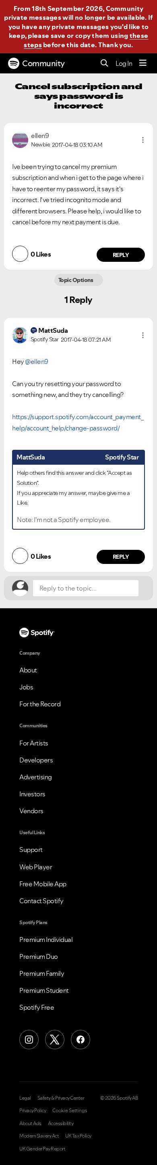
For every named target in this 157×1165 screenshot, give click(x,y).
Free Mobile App (42, 883)
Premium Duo (38, 956)
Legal (25, 1098)
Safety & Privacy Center (61, 1098)
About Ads (30, 1123)
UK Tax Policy (78, 1136)
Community (43, 63)
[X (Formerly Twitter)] (54, 1039)
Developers (36, 760)
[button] (143, 140)
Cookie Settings (69, 1110)
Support (31, 849)
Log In (124, 63)
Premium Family (41, 973)
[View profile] (20, 139)
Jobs (26, 687)
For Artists (33, 743)
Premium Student (44, 990)
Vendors (31, 810)
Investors (32, 793)
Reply (121, 255)
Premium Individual (45, 939)
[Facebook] (80, 1039)
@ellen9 (36, 361)
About (28, 670)
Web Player (35, 866)
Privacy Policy (32, 1110)
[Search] (104, 63)
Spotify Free (36, 1007)
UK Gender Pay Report (42, 1149)
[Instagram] (29, 1039)
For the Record (39, 703)
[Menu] (143, 63)
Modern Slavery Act (39, 1136)
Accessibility (61, 1123)
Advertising (35, 776)
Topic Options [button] (76, 280)
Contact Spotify (41, 900)
